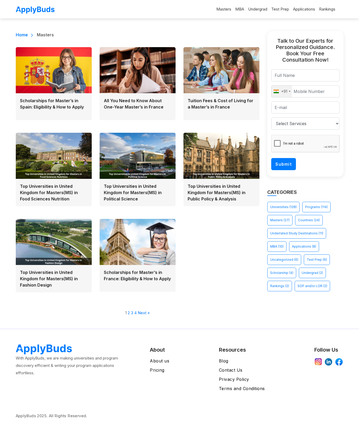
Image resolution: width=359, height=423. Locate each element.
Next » (144, 312)
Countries (309, 220)
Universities (283, 207)
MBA (239, 9)
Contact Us (231, 370)
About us (159, 360)
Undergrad (257, 9)
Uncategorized (284, 260)
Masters (223, 9)
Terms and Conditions (242, 388)
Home (22, 34)
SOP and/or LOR (312, 286)
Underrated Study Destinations (296, 233)
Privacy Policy (234, 379)
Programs (316, 207)
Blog (223, 360)
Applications (304, 9)
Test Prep (280, 9)
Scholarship (281, 273)
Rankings (327, 9)
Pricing (157, 370)
